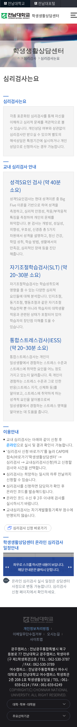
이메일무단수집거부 (27, 633)
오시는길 (53, 633)
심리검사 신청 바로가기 (30, 527)
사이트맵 (36, 639)
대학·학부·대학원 (24, 704)
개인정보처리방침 (36, 628)
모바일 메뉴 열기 (74, 16)
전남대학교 (16, 3)
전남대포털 (46, 3)
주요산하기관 (21, 716)
